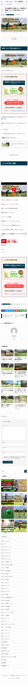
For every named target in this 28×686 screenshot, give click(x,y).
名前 (4, 442)
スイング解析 (6, 615)
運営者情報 (13, 675)
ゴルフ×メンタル (7, 558)
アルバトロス (6, 541)
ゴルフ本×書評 (6, 600)
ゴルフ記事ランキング (8, 603)
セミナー (5, 621)
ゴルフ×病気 (6, 573)
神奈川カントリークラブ (20, 304)
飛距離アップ (6, 665)
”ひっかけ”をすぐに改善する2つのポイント (17, 144)
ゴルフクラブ (6, 585)
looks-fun (14, 336)
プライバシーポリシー (6, 675)
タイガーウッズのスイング (9, 624)
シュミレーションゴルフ (8, 612)
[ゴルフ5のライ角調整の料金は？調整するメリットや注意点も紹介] (7, 485)
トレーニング (6, 630)
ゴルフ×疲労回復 (7, 570)
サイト (4, 452)
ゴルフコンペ (6, 588)
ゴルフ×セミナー (7, 549)
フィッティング (6, 633)
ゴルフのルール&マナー (8, 576)
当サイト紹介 (6, 645)
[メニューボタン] (1, 1)
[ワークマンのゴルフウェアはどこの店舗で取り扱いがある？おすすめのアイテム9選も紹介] (7, 499)
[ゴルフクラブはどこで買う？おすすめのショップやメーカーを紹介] (20, 485)
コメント (5, 425)
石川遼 (14, 304)
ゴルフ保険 (5, 594)
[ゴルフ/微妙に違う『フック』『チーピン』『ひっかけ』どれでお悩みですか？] (20, 512)
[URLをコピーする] (25, 310)
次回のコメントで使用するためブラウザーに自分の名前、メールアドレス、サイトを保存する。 (14, 457)
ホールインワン (6, 636)
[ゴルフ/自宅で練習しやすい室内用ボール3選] (7, 512)
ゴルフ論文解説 (6, 606)
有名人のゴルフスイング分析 (9, 656)
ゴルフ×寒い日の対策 (8, 564)
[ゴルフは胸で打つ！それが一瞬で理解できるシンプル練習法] (20, 526)
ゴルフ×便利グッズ (7, 561)
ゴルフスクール (6, 591)
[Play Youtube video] (14, 189)
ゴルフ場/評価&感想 (10, 14)
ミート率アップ (6, 639)
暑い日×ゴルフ (6, 650)
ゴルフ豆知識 (6, 609)
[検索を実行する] (25, 471)
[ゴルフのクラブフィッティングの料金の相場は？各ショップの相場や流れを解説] (7, 526)
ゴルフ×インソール (7, 547)
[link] (14, 339)
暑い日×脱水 (6, 653)
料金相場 (5, 648)
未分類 (4, 659)
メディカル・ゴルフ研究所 (14, 1)
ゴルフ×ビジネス (7, 555)
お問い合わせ (18, 675)
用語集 (4, 662)
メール (4, 447)
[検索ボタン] (26, 1)
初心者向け (5, 642)
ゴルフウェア (6, 582)
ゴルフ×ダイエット (7, 552)
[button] (3, 310)
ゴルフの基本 (6, 579)
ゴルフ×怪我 (6, 567)
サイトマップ (23, 675)
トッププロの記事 (7, 627)
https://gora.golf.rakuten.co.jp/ (18, 110)
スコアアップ (6, 618)
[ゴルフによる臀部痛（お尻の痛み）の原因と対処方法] (20, 499)
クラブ (4, 544)
